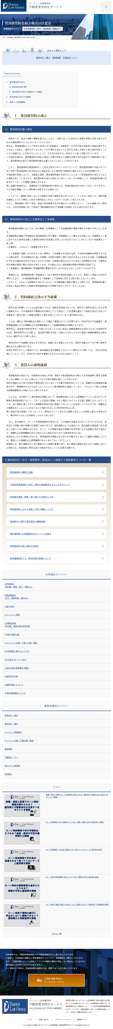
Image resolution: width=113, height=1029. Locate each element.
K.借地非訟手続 (11, 676)
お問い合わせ (44, 1019)
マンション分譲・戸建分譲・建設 (19, 740)
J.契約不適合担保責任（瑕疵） (17, 668)
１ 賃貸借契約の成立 (15, 82)
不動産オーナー (70, 57)
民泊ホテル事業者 (12, 765)
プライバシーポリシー (63, 1019)
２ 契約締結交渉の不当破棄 (18, 96)
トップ (29, 1019)
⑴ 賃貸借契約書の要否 (18, 87)
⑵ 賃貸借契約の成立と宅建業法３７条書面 (25, 92)
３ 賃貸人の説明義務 (15, 102)
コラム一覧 (56, 933)
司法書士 (8, 774)
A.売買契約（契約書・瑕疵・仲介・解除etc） (19, 585)
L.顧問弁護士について (14, 684)
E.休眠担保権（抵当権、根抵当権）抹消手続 (17, 624)
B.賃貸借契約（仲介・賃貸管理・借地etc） (17, 596)
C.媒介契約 (9, 606)
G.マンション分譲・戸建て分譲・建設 (21, 642)
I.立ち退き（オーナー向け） (16, 659)
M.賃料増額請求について (15, 693)
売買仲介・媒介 (11, 715)
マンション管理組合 (13, 732)
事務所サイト (82, 1019)
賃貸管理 (56, 57)
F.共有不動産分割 (12, 634)
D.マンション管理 (12, 614)
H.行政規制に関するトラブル (17, 651)
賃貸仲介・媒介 (43, 57)
